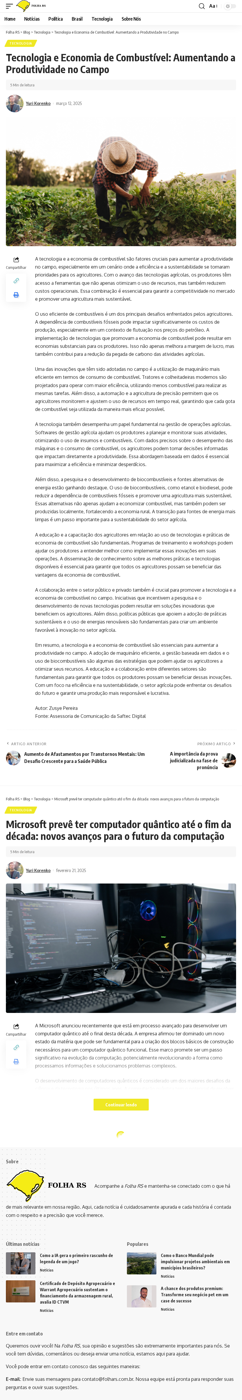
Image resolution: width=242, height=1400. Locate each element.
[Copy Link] (16, 281)
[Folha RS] (32, 6)
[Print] (16, 295)
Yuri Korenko (38, 103)
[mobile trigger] (11, 6)
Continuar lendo (121, 1104)
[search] (201, 6)
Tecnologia (20, 43)
